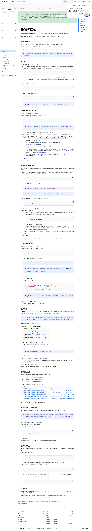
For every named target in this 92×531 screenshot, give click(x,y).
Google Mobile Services (72, 519)
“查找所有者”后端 (48, 351)
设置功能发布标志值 (67, 319)
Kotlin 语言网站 (42, 152)
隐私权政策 (38, 528)
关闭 (81, 14)
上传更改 (25, 438)
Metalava (37, 156)
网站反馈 (43, 528)
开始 (87, 14)
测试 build (25, 160)
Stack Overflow (70, 521)
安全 (16, 8)
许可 (33, 528)
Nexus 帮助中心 (70, 515)
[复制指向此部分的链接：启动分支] (28, 61)
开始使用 (9, 8)
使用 (54, 474)
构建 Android (26, 158)
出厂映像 (20, 519)
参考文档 (49, 8)
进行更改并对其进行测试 (31, 424)
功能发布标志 (38, 142)
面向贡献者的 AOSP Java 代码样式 (44, 146)
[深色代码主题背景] (72, 71)
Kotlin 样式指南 (54, 150)
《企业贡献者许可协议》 (49, 49)
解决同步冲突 (44, 132)
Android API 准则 (39, 154)
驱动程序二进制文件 (22, 521)
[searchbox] (8, 12)
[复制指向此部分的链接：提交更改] (28, 489)
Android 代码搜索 (21, 1)
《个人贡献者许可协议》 (51, 46)
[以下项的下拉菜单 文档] (14, 1)
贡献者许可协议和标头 (47, 44)
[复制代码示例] (73, 71)
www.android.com (71, 517)
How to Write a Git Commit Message (58, 231)
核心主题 (22, 8)
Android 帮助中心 (70, 511)
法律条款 (29, 528)
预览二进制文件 (21, 517)
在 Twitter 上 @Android (47, 511)
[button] (7, 20)
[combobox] (68, 1)
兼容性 (28, 8)
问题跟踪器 (69, 523)
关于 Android (21, 528)
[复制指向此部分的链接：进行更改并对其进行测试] (38, 110)
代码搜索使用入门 (52, 136)
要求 (19, 513)
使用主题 (43, 271)
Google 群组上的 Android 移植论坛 (50, 523)
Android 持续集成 (38, 495)
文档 (12, 1)
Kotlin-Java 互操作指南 (64, 150)
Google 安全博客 (46, 517)
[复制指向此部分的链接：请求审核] (28, 309)
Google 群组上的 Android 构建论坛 (50, 521)
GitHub (19, 523)
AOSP (22, 24)
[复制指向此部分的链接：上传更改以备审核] (34, 243)
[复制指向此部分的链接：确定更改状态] (31, 372)
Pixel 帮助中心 (70, 513)
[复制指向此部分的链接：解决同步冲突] (31, 446)
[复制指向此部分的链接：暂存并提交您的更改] (35, 166)
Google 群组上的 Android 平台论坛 (50, 519)
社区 (26, 528)
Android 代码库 (21, 511)
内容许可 (30, 501)
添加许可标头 (32, 144)
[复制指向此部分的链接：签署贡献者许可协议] (35, 41)
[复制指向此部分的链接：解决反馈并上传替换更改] (38, 407)
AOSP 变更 (24, 19)
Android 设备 (36, 8)
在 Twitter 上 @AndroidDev (48, 513)
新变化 (3, 8)
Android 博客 (45, 515)
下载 (19, 515)
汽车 (43, 8)
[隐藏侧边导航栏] (15, 528)
